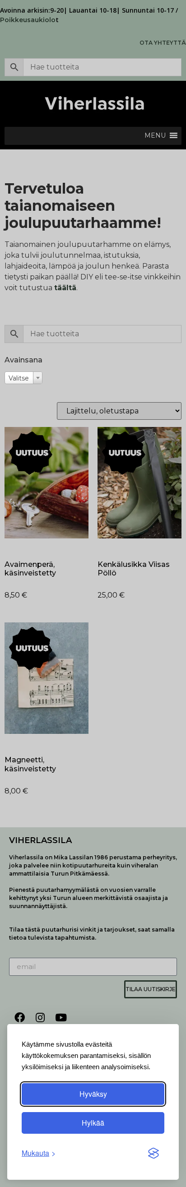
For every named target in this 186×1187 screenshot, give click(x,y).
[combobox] (23, 377)
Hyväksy (93, 1094)
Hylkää (93, 1122)
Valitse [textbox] (19, 378)
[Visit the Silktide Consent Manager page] (153, 1153)
